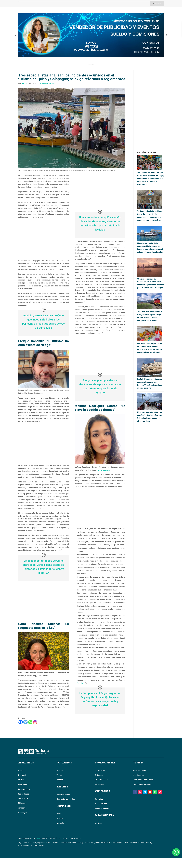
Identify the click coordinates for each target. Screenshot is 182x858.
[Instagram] (35, 722)
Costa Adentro (24, 789)
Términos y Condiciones (143, 780)
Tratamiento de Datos (142, 784)
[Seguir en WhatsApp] (155, 792)
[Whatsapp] (30, 722)
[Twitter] (25, 722)
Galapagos (22, 813)
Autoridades (100, 771)
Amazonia (22, 808)
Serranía (60, 823)
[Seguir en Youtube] (150, 792)
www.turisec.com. (103, 470)
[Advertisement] (43, 239)
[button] (15, 35)
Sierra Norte (23, 798)
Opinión (60, 780)
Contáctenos (138, 775)
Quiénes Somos (139, 771)
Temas (52, 83)
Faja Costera (23, 784)
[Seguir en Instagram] (140, 792)
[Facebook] (20, 722)
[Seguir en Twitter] (145, 792)
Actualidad (44, 83)
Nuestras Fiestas (102, 808)
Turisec (24, 83)
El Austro (22, 803)
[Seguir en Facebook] (135, 792)
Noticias (60, 771)
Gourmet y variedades (66, 799)
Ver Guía (98, 823)
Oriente (60, 819)
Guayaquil (22, 775)
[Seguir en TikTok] (160, 792)
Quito (20, 771)
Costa (59, 814)
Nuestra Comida (63, 795)
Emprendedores (101, 780)
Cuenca (21, 780)
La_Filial (39, 838)
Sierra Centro (23, 794)
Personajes (99, 784)
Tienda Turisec (101, 804)
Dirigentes (99, 775)
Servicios (99, 799)
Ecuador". (81, 683)
